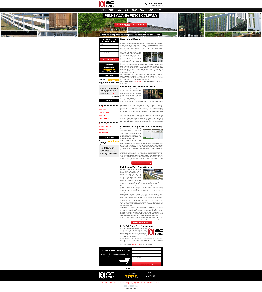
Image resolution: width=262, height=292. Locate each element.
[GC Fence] (109, 275)
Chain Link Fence (134, 10)
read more (112, 93)
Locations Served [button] (131, 268)
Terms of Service (128, 283)
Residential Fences (104, 124)
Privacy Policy (156, 282)
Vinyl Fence (119, 10)
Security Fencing (104, 132)
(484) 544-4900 (155, 3)
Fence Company (103, 10)
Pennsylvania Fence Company (107, 282)
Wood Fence (126, 10)
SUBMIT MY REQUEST (108, 59)
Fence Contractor (104, 121)
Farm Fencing (103, 129)
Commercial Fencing (105, 126)
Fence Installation (151, 10)
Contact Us (159, 10)
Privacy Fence (142, 10)
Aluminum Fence (111, 10)
